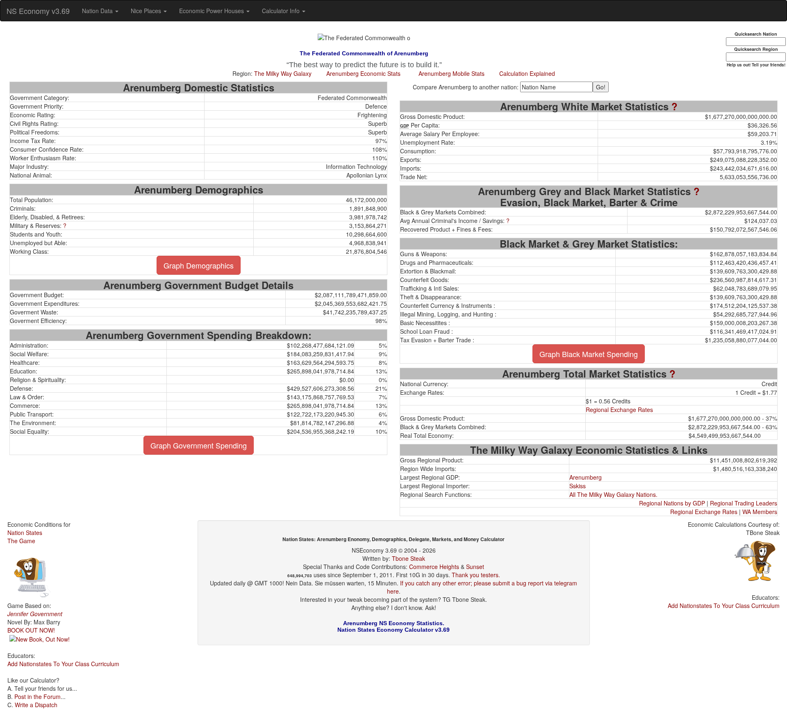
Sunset (475, 566)
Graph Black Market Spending (588, 353)
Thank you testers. (476, 575)
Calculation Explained (527, 73)
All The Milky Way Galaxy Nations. (613, 494)
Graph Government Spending (198, 445)
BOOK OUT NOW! (31, 630)
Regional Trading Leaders (743, 503)
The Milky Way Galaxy (283, 73)
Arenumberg (585, 477)
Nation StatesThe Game (24, 536)
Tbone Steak (408, 558)
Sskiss (577, 486)
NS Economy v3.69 (38, 10)
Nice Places (147, 11)
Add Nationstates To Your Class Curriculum (63, 664)
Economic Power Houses (212, 11)
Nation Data (98, 11)
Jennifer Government (34, 614)
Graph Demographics (199, 265)
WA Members (759, 512)
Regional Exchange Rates (619, 409)
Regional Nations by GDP (672, 503)
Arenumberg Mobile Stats (451, 73)
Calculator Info (281, 11)
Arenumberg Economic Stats (363, 73)
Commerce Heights (434, 566)
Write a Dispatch (36, 705)
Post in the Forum (37, 696)
